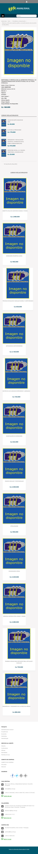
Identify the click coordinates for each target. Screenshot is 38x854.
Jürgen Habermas (10, 85)
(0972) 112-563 (7, 839)
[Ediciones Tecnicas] (19, 8)
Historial (3, 766)
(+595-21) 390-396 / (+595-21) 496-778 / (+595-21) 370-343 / (20, 792)
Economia (3, 734)
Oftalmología (14, 526)
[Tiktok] (25, 775)
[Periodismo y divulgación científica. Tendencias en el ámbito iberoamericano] (3, 142)
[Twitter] (17, 775)
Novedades (4, 752)
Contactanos (4, 748)
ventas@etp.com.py (10, 788)
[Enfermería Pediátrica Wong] (14, 238)
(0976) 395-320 (7, 796)
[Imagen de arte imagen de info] (3, 122)
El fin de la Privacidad (14, 130)
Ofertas (3, 750)
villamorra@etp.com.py (11, 810)
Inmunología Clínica (14, 571)
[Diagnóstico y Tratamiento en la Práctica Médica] (16, 688)
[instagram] (21, 775)
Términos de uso (5, 754)
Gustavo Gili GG (11, 89)
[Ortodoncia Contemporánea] (14, 328)
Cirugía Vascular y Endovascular (14, 481)
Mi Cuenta (3, 764)
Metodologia (4, 738)
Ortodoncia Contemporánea (14, 346)
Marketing (4, 736)
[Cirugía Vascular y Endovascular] (14, 463)
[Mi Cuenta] (27, 1)
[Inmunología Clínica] (14, 553)
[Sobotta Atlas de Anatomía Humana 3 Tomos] (15, 193)
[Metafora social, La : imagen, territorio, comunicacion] (3, 153)
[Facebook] (12, 775)
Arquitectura (4, 731)
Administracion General (7, 729)
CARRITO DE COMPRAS (7, 762)
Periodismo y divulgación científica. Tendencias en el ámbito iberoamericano (16, 141)
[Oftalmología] (14, 508)
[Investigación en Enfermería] (14, 418)
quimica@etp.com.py (10, 831)
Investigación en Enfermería (14, 436)
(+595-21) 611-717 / (10, 814)
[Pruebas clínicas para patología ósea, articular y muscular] (19, 643)
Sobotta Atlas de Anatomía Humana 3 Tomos (15, 211)
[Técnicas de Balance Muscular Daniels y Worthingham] (18, 283)
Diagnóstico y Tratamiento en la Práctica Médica (16, 706)
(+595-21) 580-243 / (10, 835)
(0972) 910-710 (7, 818)
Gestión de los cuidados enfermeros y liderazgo (16, 391)
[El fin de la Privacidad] (3, 132)
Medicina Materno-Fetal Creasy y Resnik (14, 616)
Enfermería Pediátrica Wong (14, 256)
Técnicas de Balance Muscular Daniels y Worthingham (18, 301)
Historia (3, 746)
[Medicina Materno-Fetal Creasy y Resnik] (14, 598)
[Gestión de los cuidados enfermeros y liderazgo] (16, 373)
